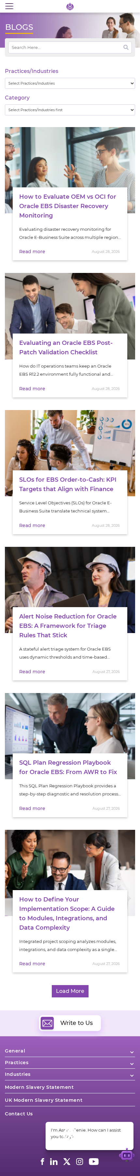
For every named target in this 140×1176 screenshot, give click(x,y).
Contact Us (19, 1114)
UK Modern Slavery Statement (43, 1100)
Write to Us (76, 1023)
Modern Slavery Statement (39, 1087)
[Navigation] (9, 6)
